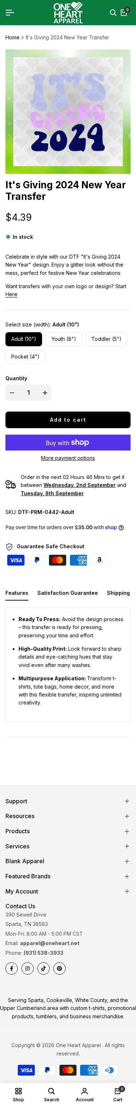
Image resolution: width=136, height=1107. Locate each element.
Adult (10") (23, 339)
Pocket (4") (25, 356)
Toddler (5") (106, 339)
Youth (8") (63, 339)
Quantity (16, 378)
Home (12, 37)
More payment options (68, 458)
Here (11, 294)
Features (16, 593)
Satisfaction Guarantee (67, 593)
